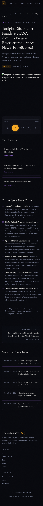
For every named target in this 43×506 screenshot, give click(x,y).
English (6, 66)
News (4, 463)
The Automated (13, 433)
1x (29, 128)
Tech (3, 460)
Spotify (4, 480)
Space (4, 467)
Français (26, 66)
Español (16, 66)
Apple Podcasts (8, 477)
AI (2, 453)
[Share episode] (35, 128)
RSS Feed (5, 483)
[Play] (15, 128)
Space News (14, 14)
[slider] (21, 121)
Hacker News (7, 457)
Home (4, 14)
